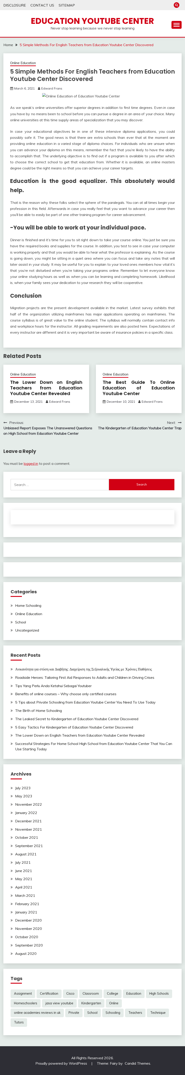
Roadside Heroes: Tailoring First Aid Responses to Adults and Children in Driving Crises (84, 677)
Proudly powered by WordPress (61, 1063)
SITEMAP (67, 5)
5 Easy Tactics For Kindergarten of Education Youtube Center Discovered (74, 727)
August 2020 (26, 953)
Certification (49, 994)
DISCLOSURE (14, 5)
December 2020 (28, 920)
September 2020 (29, 945)
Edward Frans (51, 88)
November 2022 (28, 804)
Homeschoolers (25, 1003)
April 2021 (23, 887)
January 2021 (26, 912)
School (20, 622)
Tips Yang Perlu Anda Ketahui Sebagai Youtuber (53, 686)
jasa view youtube (59, 1003)
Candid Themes (137, 1063)
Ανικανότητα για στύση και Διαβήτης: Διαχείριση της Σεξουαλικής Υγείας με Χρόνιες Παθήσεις (83, 669)
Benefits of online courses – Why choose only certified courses (65, 694)
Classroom (91, 994)
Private (74, 1013)
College (112, 994)
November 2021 (28, 829)
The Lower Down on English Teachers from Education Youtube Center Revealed (46, 388)
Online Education (23, 63)
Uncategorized (27, 630)
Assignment (23, 994)
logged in (31, 463)
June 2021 (23, 870)
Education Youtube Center (92, 21)
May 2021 (23, 879)
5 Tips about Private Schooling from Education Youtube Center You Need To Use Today (85, 702)
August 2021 (26, 854)
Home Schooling (28, 605)
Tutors (19, 1022)
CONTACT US (42, 5)
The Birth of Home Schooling (38, 710)
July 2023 (23, 788)
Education (133, 994)
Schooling (113, 1013)
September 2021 (29, 845)
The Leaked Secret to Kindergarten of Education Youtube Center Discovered (76, 719)
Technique (158, 1013)
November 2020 (28, 928)
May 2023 (23, 796)
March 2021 (25, 895)
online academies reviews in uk (37, 1013)
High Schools (159, 994)
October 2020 (26, 937)
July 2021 (23, 862)
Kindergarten (91, 1003)
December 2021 (28, 821)
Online (113, 1003)
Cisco (70, 994)
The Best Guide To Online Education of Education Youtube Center (139, 388)
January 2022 (26, 812)
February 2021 (27, 904)
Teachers (135, 1013)
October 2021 (26, 837)
